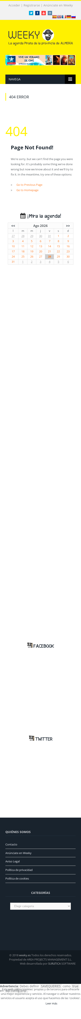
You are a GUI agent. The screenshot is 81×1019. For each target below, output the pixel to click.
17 (13, 251)
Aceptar (34, 1003)
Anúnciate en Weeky (58, 5)
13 (40, 246)
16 (68, 246)
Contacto (11, 844)
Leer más (51, 1003)
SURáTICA (54, 963)
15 (58, 246)
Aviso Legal (12, 861)
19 (31, 251)
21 (49, 251)
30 (40, 236)
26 (31, 256)
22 (58, 251)
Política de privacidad (19, 870)
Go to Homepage (27, 190)
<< (13, 225)
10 (13, 246)
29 (31, 236)
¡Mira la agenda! (43, 216)
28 (22, 236)
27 (13, 236)
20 (40, 251)
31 (49, 236)
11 (22, 246)
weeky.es (25, 955)
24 (13, 256)
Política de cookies (17, 878)
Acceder (14, 5)
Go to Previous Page (29, 185)
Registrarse (32, 5)
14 (49, 246)
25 (22, 256)
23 (68, 251)
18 (22, 251)
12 (31, 246)
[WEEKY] (40, 36)
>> (68, 225)
